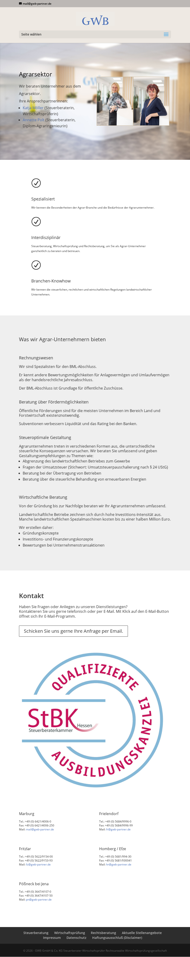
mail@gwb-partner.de (40, 829)
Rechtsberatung (103, 933)
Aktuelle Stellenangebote (142, 933)
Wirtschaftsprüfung (69, 933)
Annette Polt (33, 119)
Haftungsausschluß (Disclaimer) (117, 937)
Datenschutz (76, 937)
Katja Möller (33, 107)
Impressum (52, 937)
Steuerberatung (35, 933)
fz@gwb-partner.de (38, 864)
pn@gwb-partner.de (39, 899)
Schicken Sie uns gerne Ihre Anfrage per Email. (73, 631)
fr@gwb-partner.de (118, 829)
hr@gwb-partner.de (118, 864)
